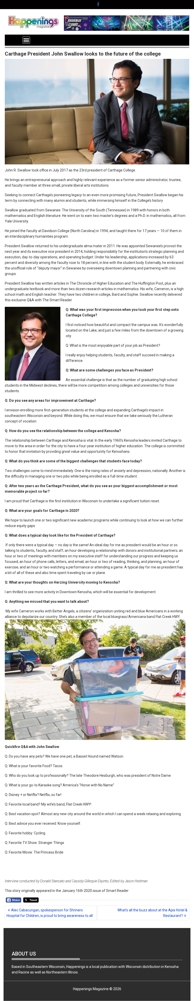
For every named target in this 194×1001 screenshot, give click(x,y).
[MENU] (26, 40)
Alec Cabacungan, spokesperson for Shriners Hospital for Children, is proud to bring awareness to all (50, 913)
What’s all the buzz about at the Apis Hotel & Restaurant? (152, 913)
